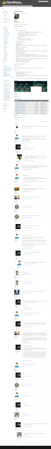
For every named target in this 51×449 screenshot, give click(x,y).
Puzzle (5, 55)
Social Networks (7, 43)
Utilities (6, 47)
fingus (15, 191)
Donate (27, 6)
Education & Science (7, 35)
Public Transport (7, 42)
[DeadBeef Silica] (17, 92)
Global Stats (23, 6)
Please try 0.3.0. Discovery (7, 84)
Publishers (13, 6)
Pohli (15, 130)
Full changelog (16, 119)
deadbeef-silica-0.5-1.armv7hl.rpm (20, 107)
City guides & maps (7, 34)
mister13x (15, 418)
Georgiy (15, 210)
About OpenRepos (5, 6)
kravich (20, 13)
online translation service (41, 67)
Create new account (6, 18)
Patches (6, 40)
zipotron (15, 295)
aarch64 (5, 67)
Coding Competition (6, 28)
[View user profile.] (16, 129)
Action (5, 50)
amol (4, 110)
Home (3, 8)
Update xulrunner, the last (7, 93)
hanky (15, 170)
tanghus (15, 276)
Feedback (30, 6)
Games (5, 48)
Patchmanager (6, 74)
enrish (5, 111)
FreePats (24, 38)
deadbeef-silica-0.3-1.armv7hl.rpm (20, 104)
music (10, 70)
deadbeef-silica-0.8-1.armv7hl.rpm (20, 112)
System (6, 45)
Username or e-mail (6, 12)
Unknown (6, 46)
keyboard (6, 70)
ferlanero (15, 200)
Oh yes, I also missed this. (7, 89)
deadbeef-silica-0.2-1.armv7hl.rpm (20, 103)
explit (5, 109)
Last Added (18, 6)
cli (10, 67)
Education (6, 54)
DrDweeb (15, 140)
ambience (8, 67)
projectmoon (5, 108)
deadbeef (15, 96)
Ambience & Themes (7, 32)
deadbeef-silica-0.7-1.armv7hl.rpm (20, 110)
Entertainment (6, 36)
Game (5, 49)
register (43, 121)
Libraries (5, 62)
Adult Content (6, 31)
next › (33, 442)
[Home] (12, 2)
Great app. (5, 82)
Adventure (6, 51)
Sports (5, 44)
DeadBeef (22, 24)
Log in (40, 121)
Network (6, 38)
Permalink (17, 152)
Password (4, 15)
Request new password (7, 19)
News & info (6, 39)
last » (36, 442)
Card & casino (6, 53)
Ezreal (15, 398)
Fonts (4, 61)
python (5, 75)
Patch (4, 72)
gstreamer (7, 69)
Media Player (19, 96)
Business (6, 33)
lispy (15, 368)
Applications (5, 29)
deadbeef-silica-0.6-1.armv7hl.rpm (20, 109)
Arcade (6, 52)
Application (6, 30)
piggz (15, 317)
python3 (8, 75)
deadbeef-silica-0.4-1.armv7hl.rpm (20, 106)
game (4, 69)
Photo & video (6, 41)
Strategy (6, 57)
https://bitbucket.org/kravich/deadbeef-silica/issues (25, 78)
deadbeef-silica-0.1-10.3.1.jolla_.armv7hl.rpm (22, 102)
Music (5, 37)
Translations (5, 60)
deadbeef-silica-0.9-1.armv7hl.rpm (20, 113)
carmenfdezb (19, 160)
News (10, 6)
